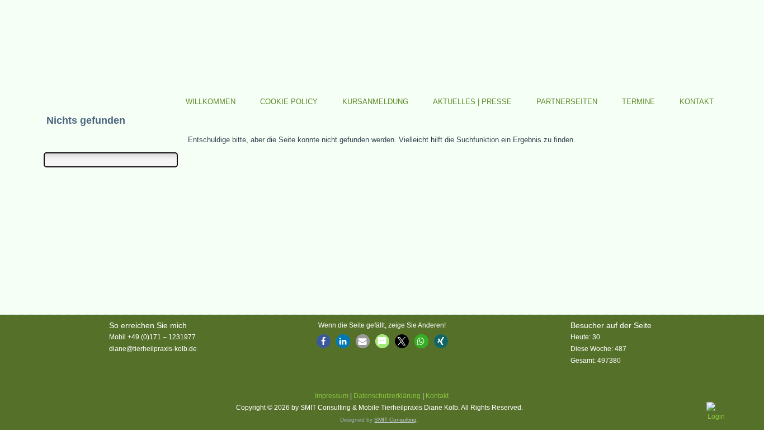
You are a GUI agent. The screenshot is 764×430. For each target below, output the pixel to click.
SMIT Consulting (395, 420)
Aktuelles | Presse (472, 101)
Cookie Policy (289, 101)
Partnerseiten (566, 101)
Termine (638, 101)
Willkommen (210, 101)
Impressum (331, 396)
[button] (324, 341)
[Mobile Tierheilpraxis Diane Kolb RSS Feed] (45, 409)
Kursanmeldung (375, 101)
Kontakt (697, 101)
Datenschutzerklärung (387, 396)
